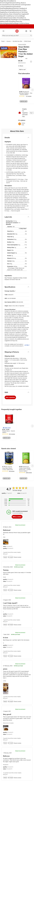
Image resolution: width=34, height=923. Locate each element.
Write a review (17, 517)
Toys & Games (9, 12)
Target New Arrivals (5, 1)
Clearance (11, 18)
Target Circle (18, 23)
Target (3, 41)
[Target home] (17, 31)
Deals (6, 18)
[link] (23, 58)
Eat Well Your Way (17, 41)
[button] (23, 58)
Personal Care (17, 8)
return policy (12, 386)
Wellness (14, 10)
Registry (7, 23)
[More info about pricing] (31, 61)
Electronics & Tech (18, 12)
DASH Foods (27, 41)
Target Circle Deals (19, 19)
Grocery (11, 6)
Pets (6, 10)
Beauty (11, 8)
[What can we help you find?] (17, 35)
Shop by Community (15, 16)
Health (10, 10)
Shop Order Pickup (7, 21)
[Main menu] (3, 31)
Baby (7, 8)
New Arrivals (17, 18)
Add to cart (22, 69)
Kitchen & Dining (21, 4)
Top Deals (11, 19)
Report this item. (27, 345)
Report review (17, 557)
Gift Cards (6, 16)
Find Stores (25, 23)
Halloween (12, 3)
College (6, 3)
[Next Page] (32, 90)
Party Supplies (22, 14)
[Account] (26, 31)
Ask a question (10, 397)
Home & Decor (11, 4)
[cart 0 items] (30, 31)
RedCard (12, 23)
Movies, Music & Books (11, 14)
